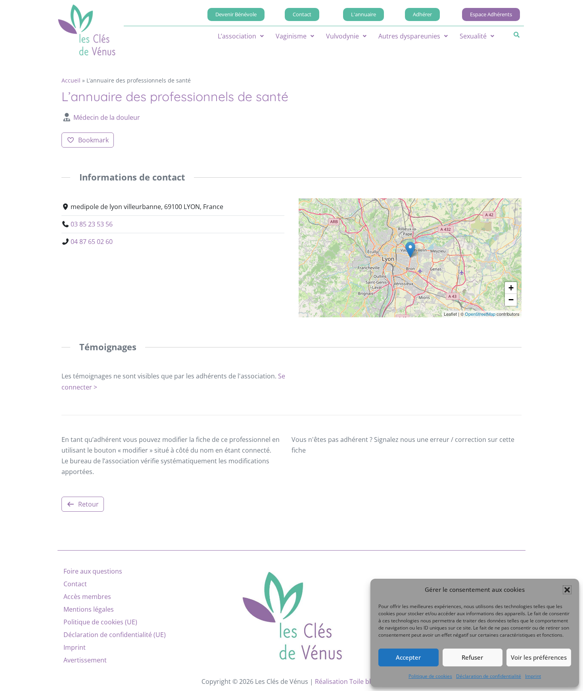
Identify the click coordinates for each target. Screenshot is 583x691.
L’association (237, 36)
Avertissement (85, 660)
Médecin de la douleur (106, 117)
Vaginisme (291, 36)
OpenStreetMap (480, 314)
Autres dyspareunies (409, 36)
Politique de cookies (430, 676)
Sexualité (473, 36)
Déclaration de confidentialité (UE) (114, 634)
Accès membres (87, 596)
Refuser (472, 657)
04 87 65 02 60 (92, 241)
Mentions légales (88, 609)
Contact (75, 584)
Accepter (408, 657)
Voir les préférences (539, 657)
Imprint (533, 676)
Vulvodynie (342, 36)
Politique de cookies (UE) (100, 622)
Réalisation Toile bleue (348, 681)
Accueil (71, 80)
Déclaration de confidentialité (488, 676)
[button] (567, 590)
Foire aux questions (92, 571)
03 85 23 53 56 (92, 224)
